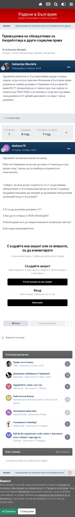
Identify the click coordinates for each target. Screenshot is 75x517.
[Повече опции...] (68, 67)
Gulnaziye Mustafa (15, 49)
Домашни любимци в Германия (31, 373)
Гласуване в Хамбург (25, 422)
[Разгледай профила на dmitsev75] (6, 148)
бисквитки (24, 491)
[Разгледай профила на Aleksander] (9, 424)
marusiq (17, 440)
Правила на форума (57, 488)
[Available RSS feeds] (69, 473)
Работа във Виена (23, 396)
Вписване (37, 302)
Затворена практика (24, 410)
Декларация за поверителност (27, 488)
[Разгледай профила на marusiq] (9, 435)
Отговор (24, 150)
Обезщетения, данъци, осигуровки (37, 53)
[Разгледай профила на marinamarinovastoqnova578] (9, 398)
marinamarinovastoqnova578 (27, 399)
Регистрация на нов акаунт (37, 281)
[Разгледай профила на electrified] (9, 375)
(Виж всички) (63, 451)
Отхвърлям (27, 511)
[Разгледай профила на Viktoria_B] (9, 386)
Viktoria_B (18, 388)
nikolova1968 (20, 414)
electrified (18, 377)
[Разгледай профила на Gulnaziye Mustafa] (6, 66)
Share (17, 323)
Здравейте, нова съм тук (27, 384)
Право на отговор (23, 362)
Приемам (10, 511)
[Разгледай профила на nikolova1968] (9, 412)
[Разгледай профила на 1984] (9, 364)
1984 (15, 365)
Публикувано (26, 68)
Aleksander (19, 425)
